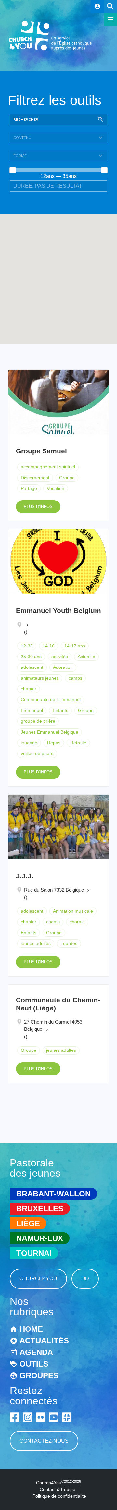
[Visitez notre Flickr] (41, 1417)
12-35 (27, 645)
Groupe (67, 477)
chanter (28, 688)
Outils (34, 1364)
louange (29, 742)
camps (75, 678)
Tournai (34, 1253)
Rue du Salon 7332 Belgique (54, 890)
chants (53, 921)
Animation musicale (73, 911)
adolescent (32, 667)
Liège (28, 1223)
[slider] (12, 170)
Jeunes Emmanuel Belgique (49, 732)
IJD (85, 1278)
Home (31, 1329)
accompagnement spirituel (48, 466)
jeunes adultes (36, 943)
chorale (77, 921)
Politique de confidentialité (59, 1496)
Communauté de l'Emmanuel (51, 699)
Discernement (35, 477)
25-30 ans (31, 656)
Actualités (44, 1340)
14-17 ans (74, 645)
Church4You (38, 1278)
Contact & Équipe (57, 1489)
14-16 (49, 645)
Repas (53, 742)
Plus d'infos (38, 506)
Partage (29, 488)
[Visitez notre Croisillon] (67, 1417)
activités (59, 656)
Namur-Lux (39, 1238)
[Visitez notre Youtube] (53, 1417)
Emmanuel (32, 710)
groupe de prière (38, 721)
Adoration (63, 667)
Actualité (86, 656)
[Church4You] (50, 50)
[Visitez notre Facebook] (15, 1417)
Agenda (36, 1352)
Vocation (55, 488)
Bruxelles (39, 1208)
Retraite (78, 742)
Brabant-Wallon (53, 1193)
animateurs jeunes (40, 678)
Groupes (39, 1375)
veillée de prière (37, 753)
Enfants (60, 710)
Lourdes (68, 943)
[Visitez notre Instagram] (27, 1417)
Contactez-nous (44, 1440)
